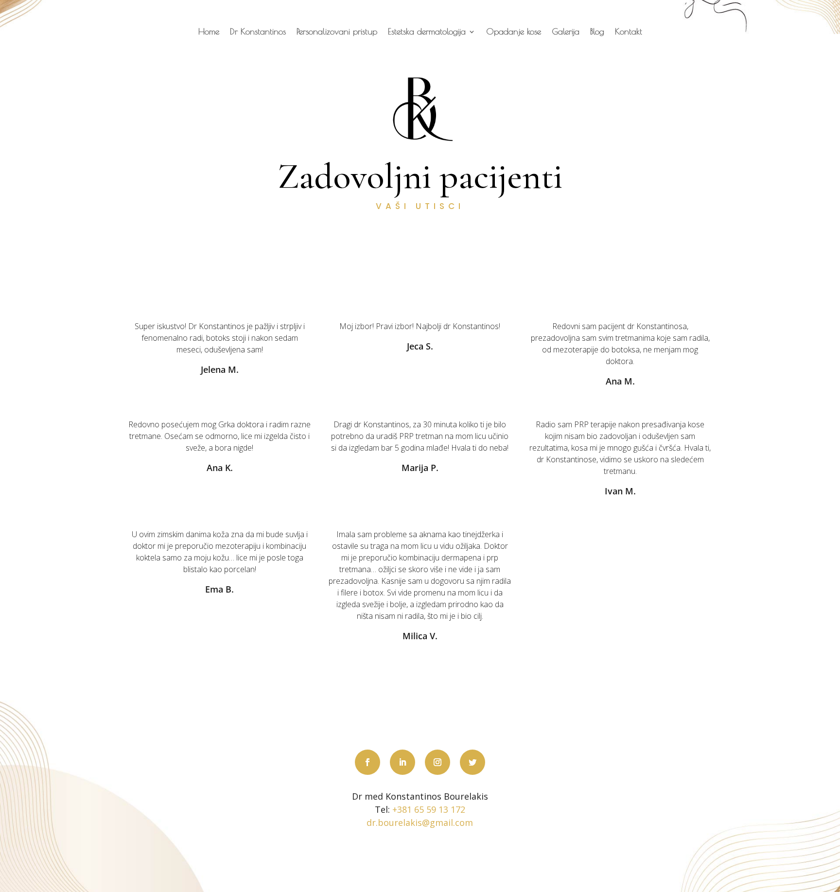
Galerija (565, 32)
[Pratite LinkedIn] (402, 762)
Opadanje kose (513, 32)
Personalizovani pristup (337, 32)
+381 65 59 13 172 (428, 809)
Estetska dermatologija (427, 32)
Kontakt (628, 32)
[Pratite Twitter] (472, 762)
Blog (597, 32)
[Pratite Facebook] (367, 762)
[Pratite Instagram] (437, 762)
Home (208, 32)
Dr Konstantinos (258, 32)
